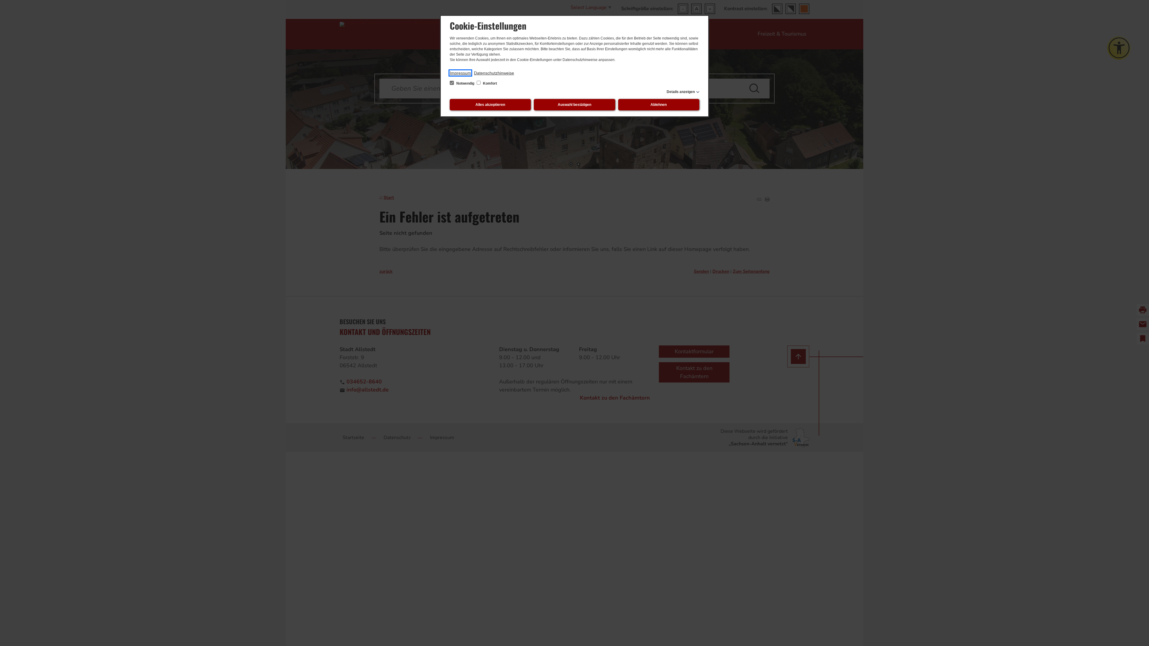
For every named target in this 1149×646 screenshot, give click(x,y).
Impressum (460, 73)
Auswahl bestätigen (574, 105)
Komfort (489, 83)
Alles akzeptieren (490, 105)
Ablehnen (659, 105)
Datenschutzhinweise (494, 73)
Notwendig (465, 83)
